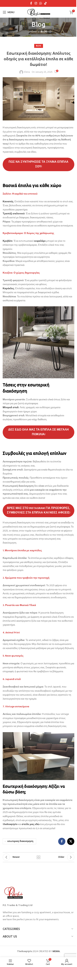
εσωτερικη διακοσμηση (20, 841)
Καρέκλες (8, 289)
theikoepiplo (10, 824)
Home (33, 32)
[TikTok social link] (45, 3)
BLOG (44, 32)
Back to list (38, 857)
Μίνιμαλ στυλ (11, 407)
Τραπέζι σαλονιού (14, 214)
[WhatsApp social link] (40, 3)
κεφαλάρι (40, 241)
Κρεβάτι (7, 241)
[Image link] (14, 893)
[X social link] (70, 841)
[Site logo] (38, 12)
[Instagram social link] (35, 3)
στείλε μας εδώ (31, 824)
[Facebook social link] (31, 3)
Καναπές (8, 202)
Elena (27, 72)
